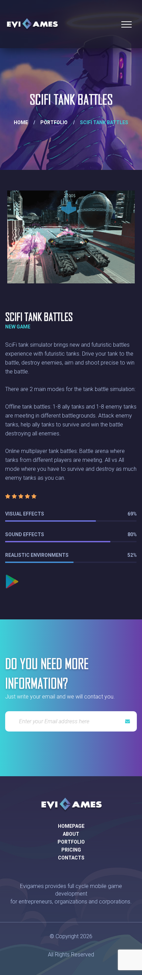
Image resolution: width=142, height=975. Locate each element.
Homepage (71, 826)
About (71, 834)
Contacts (71, 857)
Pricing (71, 850)
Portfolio (54, 122)
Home (21, 122)
